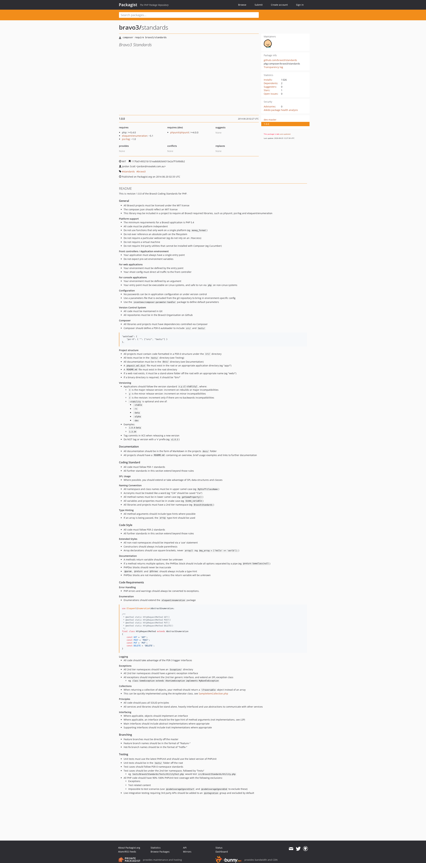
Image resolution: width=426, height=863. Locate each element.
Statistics (156, 847)
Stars (266, 90)
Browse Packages (160, 851)
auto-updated (285, 134)
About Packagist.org (129, 847)
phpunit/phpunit (179, 132)
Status (218, 847)
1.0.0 (266, 124)
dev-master (270, 119)
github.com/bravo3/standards (280, 60)
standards (129, 171)
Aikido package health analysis (281, 110)
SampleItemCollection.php (213, 693)
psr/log (126, 139)
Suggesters (270, 86)
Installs (268, 79)
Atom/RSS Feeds (127, 851)
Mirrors (187, 851)
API (185, 847)
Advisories (269, 106)
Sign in (300, 4)
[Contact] (291, 849)
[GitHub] (305, 849)
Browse (242, 4)
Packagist (128, 4)
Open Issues (271, 93)
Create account (279, 4)
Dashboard (221, 851)
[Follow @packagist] (298, 849)
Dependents (270, 83)
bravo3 (142, 171)
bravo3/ (130, 27)
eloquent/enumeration (134, 135)
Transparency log (273, 67)
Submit (259, 4)
